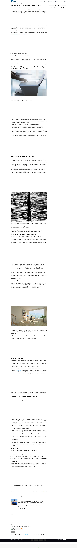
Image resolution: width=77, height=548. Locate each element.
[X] (13, 489)
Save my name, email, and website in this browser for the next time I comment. (22, 526)
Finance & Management (17, 3)
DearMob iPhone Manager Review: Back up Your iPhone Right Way (19, 496)
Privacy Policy (27, 534)
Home (11, 3)
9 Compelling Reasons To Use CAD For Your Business (40, 496)
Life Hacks (25, 276)
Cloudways (64, 539)
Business (14, 3)
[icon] (64, 1)
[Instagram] (22, 508)
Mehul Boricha (23, 7)
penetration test (18, 370)
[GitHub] (20, 508)
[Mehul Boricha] (14, 504)
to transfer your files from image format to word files (33, 162)
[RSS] (59, 8)
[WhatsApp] (15, 489)
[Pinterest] (22, 489)
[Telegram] (19, 489)
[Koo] (17, 489)
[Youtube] (64, 8)
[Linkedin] (20, 489)
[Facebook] (11, 489)
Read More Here (43, 491)
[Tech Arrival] (14, 1)
